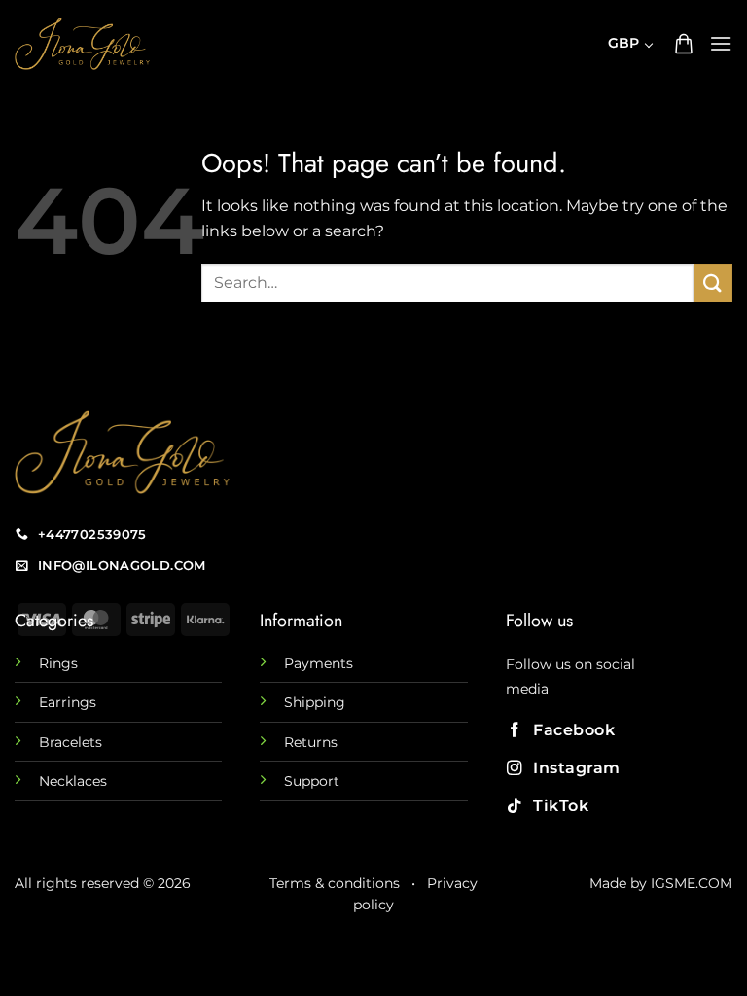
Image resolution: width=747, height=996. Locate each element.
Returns (311, 742)
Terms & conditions (334, 883)
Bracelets (70, 742)
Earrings (67, 702)
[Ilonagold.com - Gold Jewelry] (175, 44)
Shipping (314, 702)
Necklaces (73, 781)
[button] (683, 43)
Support (311, 781)
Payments (318, 663)
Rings (58, 663)
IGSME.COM (691, 883)
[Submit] (713, 283)
